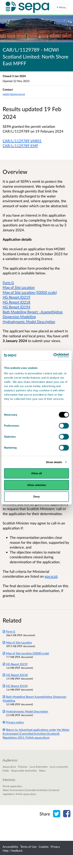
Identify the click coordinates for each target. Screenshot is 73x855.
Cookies (44, 846)
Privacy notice (15, 722)
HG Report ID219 (16, 297)
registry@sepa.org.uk (14, 94)
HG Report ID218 (16, 302)
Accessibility (10, 846)
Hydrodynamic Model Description (29, 321)
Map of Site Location (19, 287)
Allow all (36, 473)
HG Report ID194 (16, 307)
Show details (54, 462)
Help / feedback (13, 850)
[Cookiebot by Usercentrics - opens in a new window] (53, 355)
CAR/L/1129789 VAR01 (22, 141)
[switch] (64, 426)
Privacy (55, 846)
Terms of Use (28, 846)
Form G (8, 282)
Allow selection (36, 485)
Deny (36, 496)
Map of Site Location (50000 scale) (30, 292)
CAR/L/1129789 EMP (20, 145)
